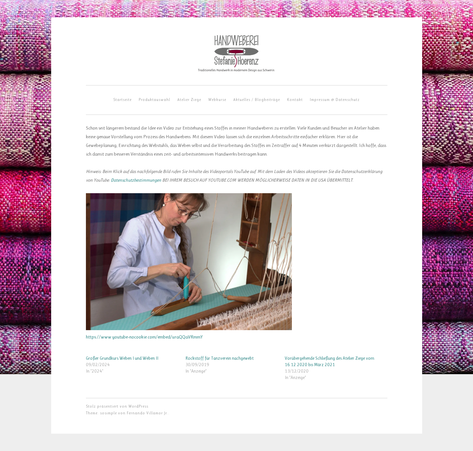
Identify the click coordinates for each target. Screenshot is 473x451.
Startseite (122, 99)
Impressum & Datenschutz (335, 99)
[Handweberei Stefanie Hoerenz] (236, 72)
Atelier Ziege (189, 99)
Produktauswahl (154, 99)
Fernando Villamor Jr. (147, 413)
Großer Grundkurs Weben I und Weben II (122, 358)
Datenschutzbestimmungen (136, 180)
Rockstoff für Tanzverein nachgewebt (219, 358)
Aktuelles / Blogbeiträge (256, 99)
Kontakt (295, 99)
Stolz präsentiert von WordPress (117, 406)
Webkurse (217, 99)
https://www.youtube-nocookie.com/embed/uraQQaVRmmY (144, 337)
